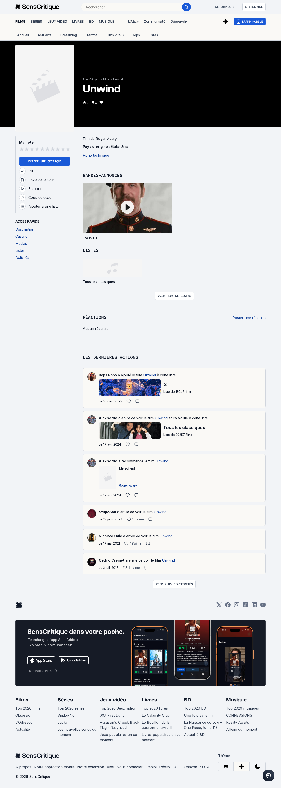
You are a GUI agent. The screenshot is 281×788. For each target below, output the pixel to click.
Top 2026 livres (155, 708)
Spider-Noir (67, 715)
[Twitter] (219, 606)
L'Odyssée (23, 722)
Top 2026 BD (195, 708)
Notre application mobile (54, 767)
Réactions (94, 317)
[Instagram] (236, 606)
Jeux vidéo (113, 700)
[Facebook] (228, 606)
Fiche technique (96, 155)
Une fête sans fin (198, 715)
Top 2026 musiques (242, 708)
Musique (236, 700)
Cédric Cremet (111, 560)
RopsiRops (108, 375)
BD (187, 700)
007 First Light (112, 715)
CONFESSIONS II (241, 715)
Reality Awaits (237, 722)
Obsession (23, 715)
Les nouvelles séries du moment (77, 732)
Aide (110, 767)
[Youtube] (263, 606)
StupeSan (107, 512)
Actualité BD (194, 734)
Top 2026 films (27, 708)
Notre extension (90, 767)
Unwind (118, 79)
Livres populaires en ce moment (161, 737)
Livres (149, 700)
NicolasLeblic (110, 536)
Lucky (63, 722)
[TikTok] (245, 606)
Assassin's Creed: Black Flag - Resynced (119, 725)
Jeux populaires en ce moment (118, 737)
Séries (65, 700)
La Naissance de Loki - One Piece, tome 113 (203, 725)
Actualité (22, 729)
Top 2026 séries (71, 708)
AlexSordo (108, 418)
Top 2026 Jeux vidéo (117, 708)
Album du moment (241, 729)
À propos (23, 767)
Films (106, 79)
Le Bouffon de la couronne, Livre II (157, 725)
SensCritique (91, 79)
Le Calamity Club (156, 715)
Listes (91, 250)
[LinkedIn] (254, 606)
